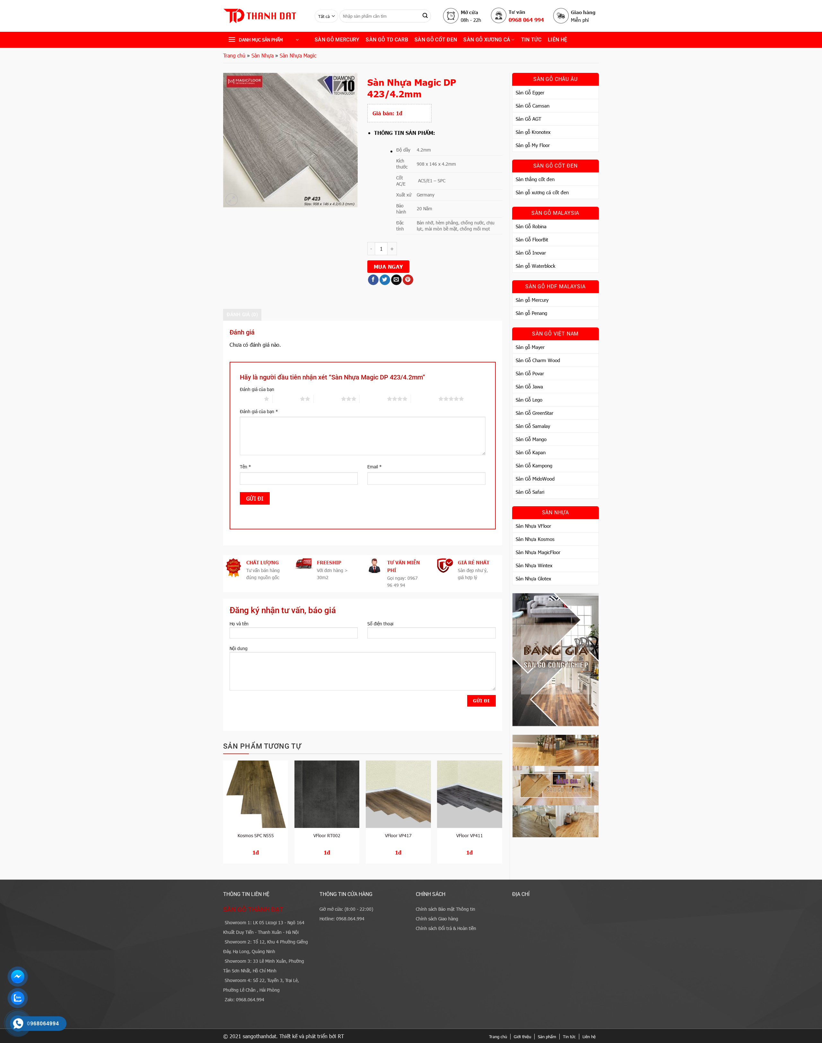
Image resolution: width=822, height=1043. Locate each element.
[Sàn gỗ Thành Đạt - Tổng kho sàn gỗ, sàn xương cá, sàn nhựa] (264, 16)
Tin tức (569, 1036)
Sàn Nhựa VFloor (533, 526)
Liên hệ (557, 40)
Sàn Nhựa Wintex (534, 565)
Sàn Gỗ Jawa (529, 386)
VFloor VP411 (469, 835)
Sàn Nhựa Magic (298, 55)
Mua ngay (388, 266)
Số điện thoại (380, 624)
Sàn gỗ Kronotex (533, 132)
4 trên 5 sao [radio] (373, 398)
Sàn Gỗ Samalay (533, 426)
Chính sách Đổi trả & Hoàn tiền (446, 928)
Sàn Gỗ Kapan (531, 452)
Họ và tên (239, 624)
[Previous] (223, 814)
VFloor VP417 (398, 835)
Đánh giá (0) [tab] (242, 314)
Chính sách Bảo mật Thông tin (445, 909)
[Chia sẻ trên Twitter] (385, 279)
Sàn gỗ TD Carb (387, 40)
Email (374, 467)
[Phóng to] (231, 199)
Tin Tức (531, 40)
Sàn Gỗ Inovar (531, 252)
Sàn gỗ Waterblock (535, 266)
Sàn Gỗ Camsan (532, 105)
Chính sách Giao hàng (437, 919)
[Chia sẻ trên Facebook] (373, 279)
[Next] (502, 814)
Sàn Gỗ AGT (528, 119)
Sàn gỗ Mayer (530, 347)
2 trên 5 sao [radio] (286, 398)
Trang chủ (234, 55)
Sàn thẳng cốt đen (535, 179)
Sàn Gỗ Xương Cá (486, 40)
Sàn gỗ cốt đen (436, 40)
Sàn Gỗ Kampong (534, 465)
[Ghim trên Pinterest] (408, 279)
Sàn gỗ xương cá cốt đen (542, 192)
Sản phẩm (547, 1036)
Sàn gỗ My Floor (533, 145)
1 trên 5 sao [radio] (250, 398)
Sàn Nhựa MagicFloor (538, 552)
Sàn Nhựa (262, 55)
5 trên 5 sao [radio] (424, 398)
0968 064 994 (526, 19)
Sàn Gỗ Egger (530, 92)
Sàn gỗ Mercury (337, 40)
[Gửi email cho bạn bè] (396, 279)
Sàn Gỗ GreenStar (534, 413)
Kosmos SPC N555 (256, 835)
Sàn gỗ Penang (531, 313)
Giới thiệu (522, 1036)
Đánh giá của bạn (257, 389)
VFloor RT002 (326, 835)
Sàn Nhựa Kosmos (535, 539)
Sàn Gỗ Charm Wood (538, 360)
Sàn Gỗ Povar (530, 373)
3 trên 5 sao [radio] (327, 398)
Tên (245, 467)
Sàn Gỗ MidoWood (535, 478)
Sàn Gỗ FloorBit (532, 239)
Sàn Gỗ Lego (529, 399)
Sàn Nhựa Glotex (533, 578)
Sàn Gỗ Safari (530, 492)
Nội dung (239, 648)
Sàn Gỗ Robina (531, 226)
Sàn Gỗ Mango (531, 439)
